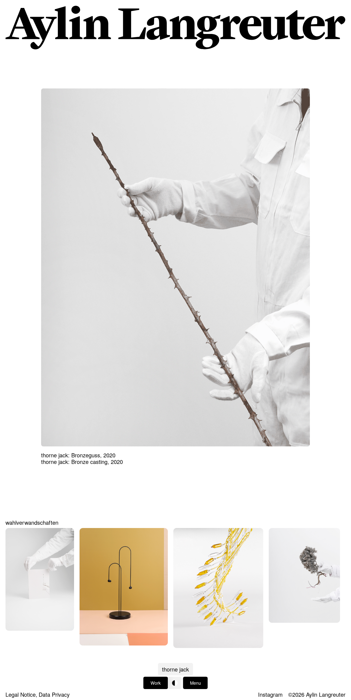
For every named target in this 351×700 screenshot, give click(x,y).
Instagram (270, 694)
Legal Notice (20, 694)
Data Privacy (54, 694)
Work (156, 683)
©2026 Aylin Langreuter (317, 694)
